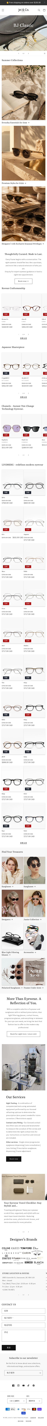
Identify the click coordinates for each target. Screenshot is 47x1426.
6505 (25, 757)
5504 (3, 497)
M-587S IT (25, 378)
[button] (2, 10)
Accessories (29, 952)
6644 (25, 720)
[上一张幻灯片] (18, 53)
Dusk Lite (25, 440)
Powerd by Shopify (23, 1418)
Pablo (25, 571)
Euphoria (5, 440)
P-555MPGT (5, 378)
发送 (9, 1347)
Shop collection (23, 40)
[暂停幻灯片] (44, 53)
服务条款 (21, 1421)
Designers (6, 919)
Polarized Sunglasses (11, 988)
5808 (3, 757)
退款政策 (33, 1418)
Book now (14, 1159)
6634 (25, 683)
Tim (3, 683)
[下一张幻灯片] (28, 53)
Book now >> (23, 281)
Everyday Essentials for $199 (14, 122)
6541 (3, 831)
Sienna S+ (5, 319)
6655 (3, 794)
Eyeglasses (6, 886)
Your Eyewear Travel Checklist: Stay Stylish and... (23, 1204)
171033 (26, 497)
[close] (45, 2)
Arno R (24, 319)
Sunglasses (28, 886)
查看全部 (23, 338)
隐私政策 (41, 1418)
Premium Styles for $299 (13, 183)
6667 (3, 720)
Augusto (26, 534)
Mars (3, 571)
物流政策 (28, 1421)
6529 (25, 831)
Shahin (26, 645)
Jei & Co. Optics (12, 1418)
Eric (3, 534)
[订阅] (40, 1373)
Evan (3, 608)
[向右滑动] (28, 334)
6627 (25, 794)
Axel (3, 645)
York (25, 608)
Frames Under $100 (32, 988)
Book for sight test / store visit (23, 1034)
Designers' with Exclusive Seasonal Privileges (22, 244)
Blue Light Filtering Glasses (10, 953)
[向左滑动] (18, 334)
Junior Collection (31, 919)
